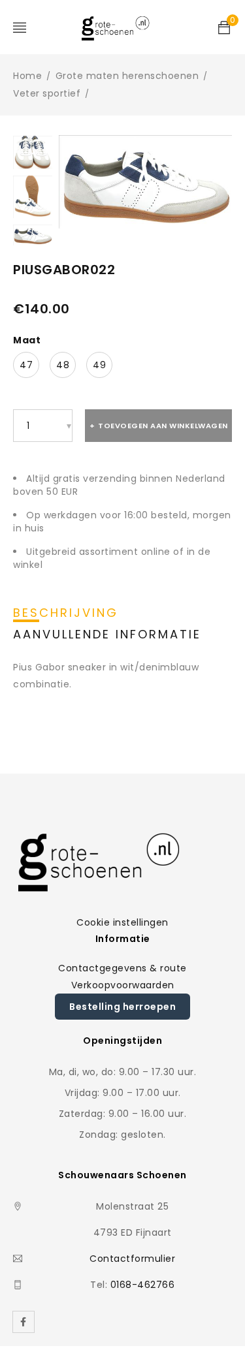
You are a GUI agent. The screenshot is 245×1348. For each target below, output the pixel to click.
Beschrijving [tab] (65, 610)
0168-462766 (142, 1282)
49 (99, 362)
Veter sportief (46, 93)
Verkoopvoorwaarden (122, 982)
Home (27, 75)
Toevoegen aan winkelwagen (163, 423)
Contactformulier (132, 1256)
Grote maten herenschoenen (127, 75)
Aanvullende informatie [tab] (107, 631)
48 (62, 362)
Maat (27, 337)
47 (26, 362)
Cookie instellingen (122, 919)
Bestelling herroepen (122, 1004)
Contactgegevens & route (122, 965)
